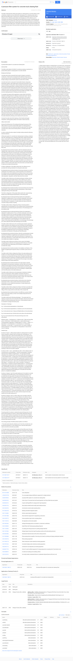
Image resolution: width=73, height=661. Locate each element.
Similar (66, 16)
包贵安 (56, 22)
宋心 (51, 22)
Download (62, 614)
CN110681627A (5, 477)
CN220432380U (5, 533)
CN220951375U (5, 505)
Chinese (55, 20)
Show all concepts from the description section (12, 650)
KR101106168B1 (5, 492)
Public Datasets (35, 659)
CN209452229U (5, 500)
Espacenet (54, 57)
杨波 (53, 22)
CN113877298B (5, 515)
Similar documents (63, 54)
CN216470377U (5, 518)
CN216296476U (5, 508)
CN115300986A (5, 536)
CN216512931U (5, 554)
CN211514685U (5, 513)
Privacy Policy (47, 659)
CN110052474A (5, 510)
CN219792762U (5, 544)
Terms (41, 659)
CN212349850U (5, 526)
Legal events (56, 54)
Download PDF (51, 16)
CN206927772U (5, 549)
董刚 (62, 22)
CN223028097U (5, 551)
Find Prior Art (59, 16)
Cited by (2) (50, 54)
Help (53, 659)
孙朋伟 (59, 22)
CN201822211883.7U (6, 567)
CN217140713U (5, 520)
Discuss (65, 57)
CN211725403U (5, 528)
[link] (4, 619)
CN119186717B (5, 541)
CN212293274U (5, 538)
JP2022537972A (5, 495)
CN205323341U (5, 502)
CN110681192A (5, 474)
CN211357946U (5, 531)
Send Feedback (27, 659)
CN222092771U (5, 546)
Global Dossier (60, 57)
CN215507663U (5, 523)
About (20, 659)
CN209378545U (5, 497)
